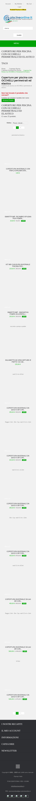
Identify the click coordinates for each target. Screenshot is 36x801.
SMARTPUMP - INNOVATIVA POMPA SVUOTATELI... (18, 313)
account (8, 4)
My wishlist (18, 4)
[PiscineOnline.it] (18, 19)
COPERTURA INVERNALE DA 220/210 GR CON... (18, 409)
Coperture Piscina (14, 69)
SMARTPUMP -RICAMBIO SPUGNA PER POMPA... (18, 217)
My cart (29, 4)
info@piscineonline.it (17, 786)
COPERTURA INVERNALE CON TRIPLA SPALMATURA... (18, 170)
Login (19, 7)
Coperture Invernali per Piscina (11, 70)
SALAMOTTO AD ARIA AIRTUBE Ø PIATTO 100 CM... (18, 361)
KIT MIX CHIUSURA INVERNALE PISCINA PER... (18, 265)
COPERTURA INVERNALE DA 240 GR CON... (18, 600)
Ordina (9, 123)
